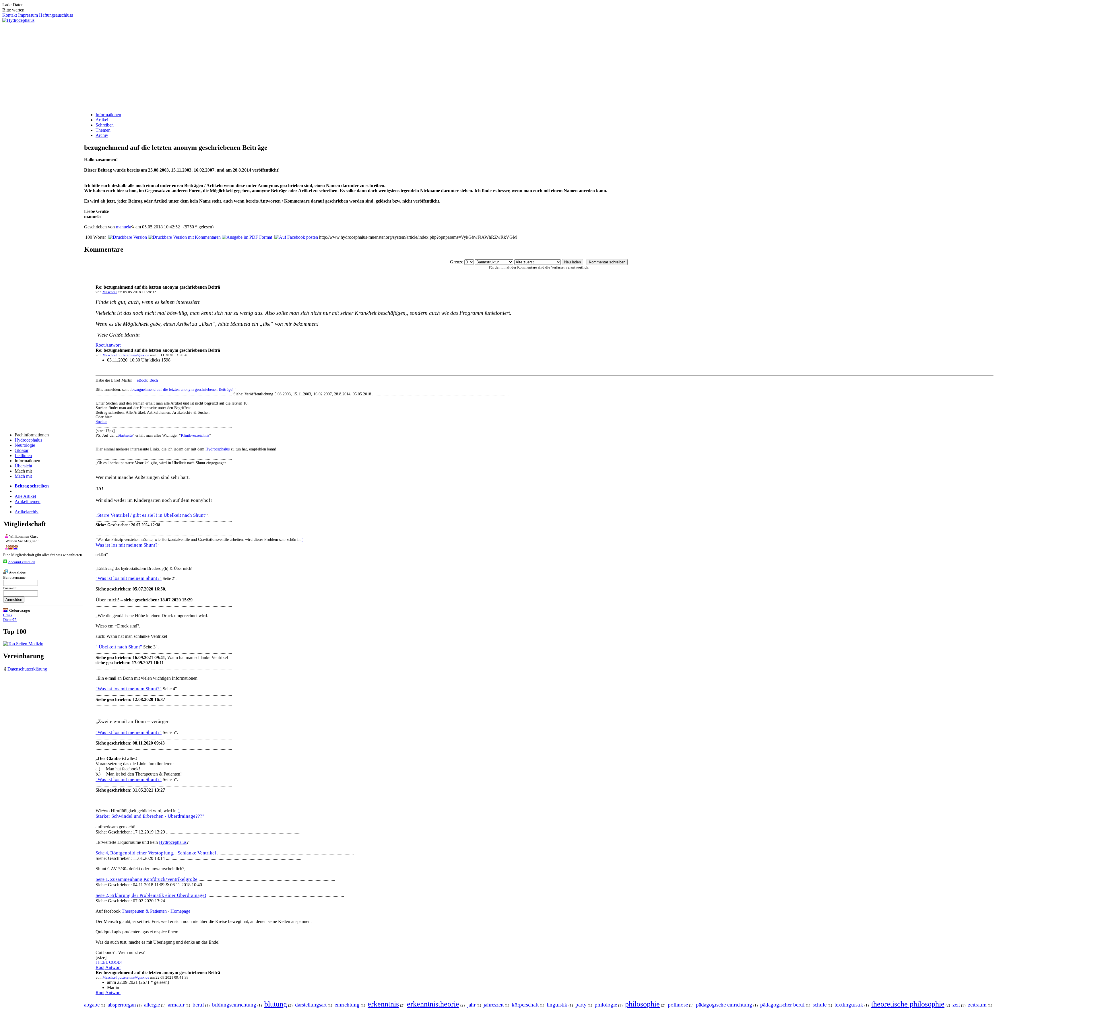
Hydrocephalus (28, 440)
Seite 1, (146, 879)
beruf (198, 1005)
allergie (152, 1005)
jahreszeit (494, 1005)
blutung (275, 1004)
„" (151, 515)
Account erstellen (21, 562)
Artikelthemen (27, 501)
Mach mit (23, 476)
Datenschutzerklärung (27, 669)
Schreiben (105, 125)
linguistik (557, 1005)
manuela (123, 226)
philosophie (642, 1004)
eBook (142, 380)
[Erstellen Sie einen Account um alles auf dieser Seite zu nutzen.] (5, 561)
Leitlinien (23, 455)
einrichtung (347, 1005)
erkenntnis (383, 1004)
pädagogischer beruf (782, 1005)
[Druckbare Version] (127, 237)
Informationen (108, 114)
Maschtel (109, 292)
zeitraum (977, 1005)
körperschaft (525, 1005)
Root (100, 345)
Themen (103, 130)
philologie (606, 1005)
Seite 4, (156, 852)
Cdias (7, 615)
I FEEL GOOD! (109, 962)
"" (129, 779)
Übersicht (23, 465)
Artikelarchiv (26, 511)
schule (819, 1005)
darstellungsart (311, 1005)
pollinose (678, 1005)
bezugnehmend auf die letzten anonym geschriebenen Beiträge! (183, 389)
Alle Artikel (25, 496)
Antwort (113, 345)
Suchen (101, 421)
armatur (176, 1005)
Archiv (102, 135)
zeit (956, 1005)
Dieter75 (10, 619)
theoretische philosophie (907, 1004)
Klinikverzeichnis (195, 435)
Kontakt (9, 15)
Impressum (28, 15)
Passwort (10, 588)
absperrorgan (122, 1005)
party (581, 1005)
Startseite (125, 435)
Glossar (21, 450)
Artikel (102, 119)
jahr (471, 1005)
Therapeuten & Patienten (144, 911)
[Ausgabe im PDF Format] (247, 237)
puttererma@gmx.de (133, 355)
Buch (154, 380)
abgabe (92, 1005)
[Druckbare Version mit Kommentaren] (184, 237)
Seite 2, (151, 895)
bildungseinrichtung (234, 1005)
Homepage (180, 911)
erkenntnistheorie (433, 1004)
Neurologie (25, 445)
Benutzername (14, 577)
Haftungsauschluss (56, 15)
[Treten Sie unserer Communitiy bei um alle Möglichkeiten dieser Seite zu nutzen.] (10, 547)
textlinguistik (849, 1005)
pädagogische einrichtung (724, 1005)
